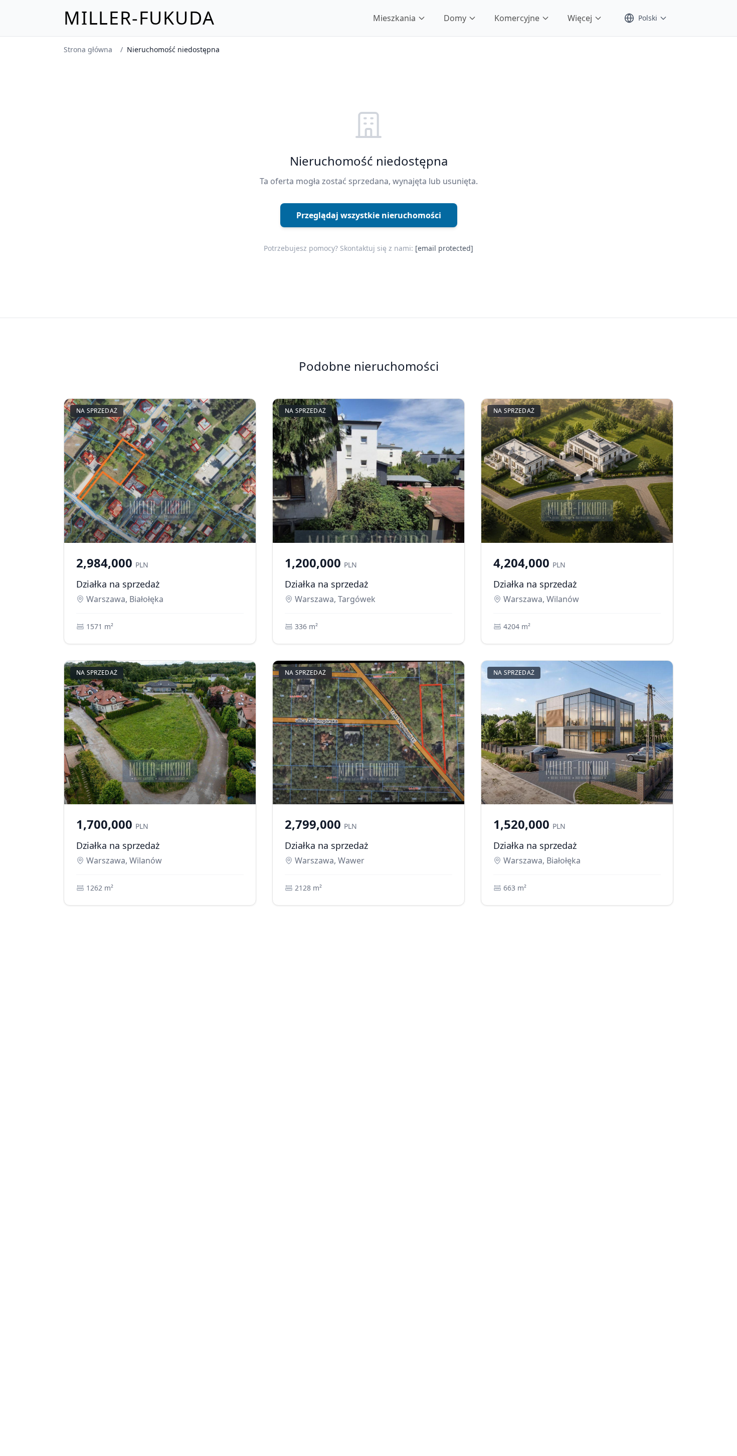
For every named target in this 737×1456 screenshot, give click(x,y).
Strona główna (88, 49)
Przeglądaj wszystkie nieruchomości (368, 215)
